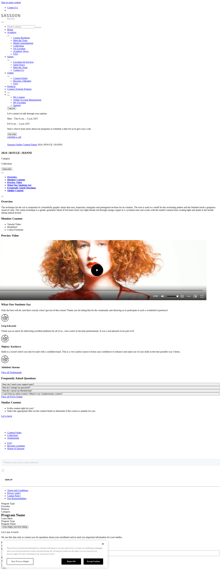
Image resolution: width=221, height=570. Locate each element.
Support (17, 105)
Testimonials (13, 438)
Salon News (19, 64)
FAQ (15, 54)
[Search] (40, 27)
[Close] (103, 544)
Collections (18, 46)
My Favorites (19, 102)
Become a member (16, 446)
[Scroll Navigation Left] (2, 172)
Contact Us (12, 7)
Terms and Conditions (17, 490)
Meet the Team (20, 40)
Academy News (21, 51)
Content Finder (20, 78)
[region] (55, 554)
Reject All (71, 561)
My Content (19, 97)
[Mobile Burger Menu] (2, 22)
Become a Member (22, 81)
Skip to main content (11, 2)
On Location (19, 48)
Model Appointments (23, 43)
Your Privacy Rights (20, 561)
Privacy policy (14, 493)
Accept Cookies (93, 561)
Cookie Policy (14, 496)
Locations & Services (23, 62)
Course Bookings (21, 37)
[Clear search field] (37, 27)
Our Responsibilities (16, 498)
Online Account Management (27, 100)
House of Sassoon (15, 448)
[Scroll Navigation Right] (2, 196)
